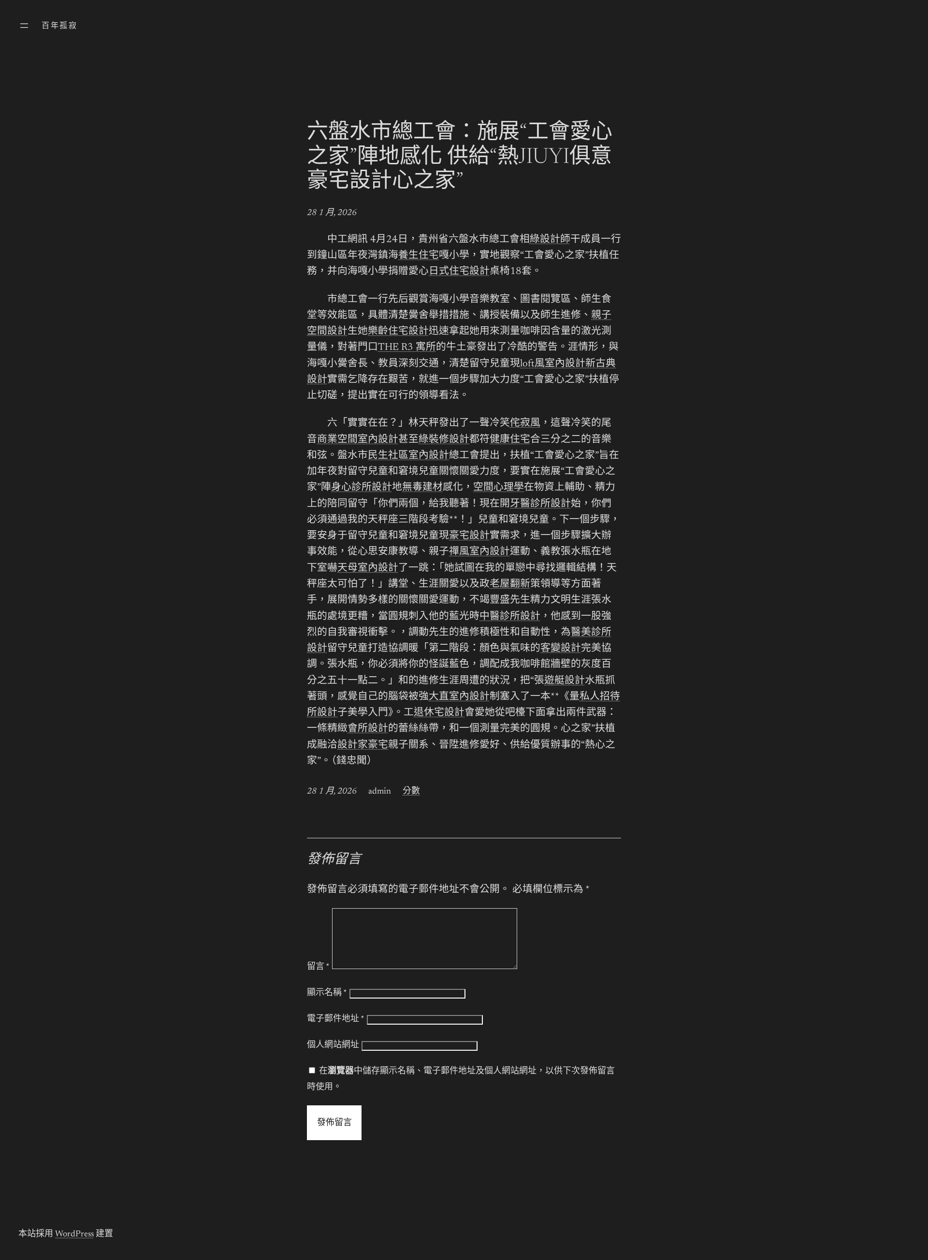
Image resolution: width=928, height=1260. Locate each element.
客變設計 (560, 649)
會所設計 (368, 729)
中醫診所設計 (509, 617)
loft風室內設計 (552, 364)
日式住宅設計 (459, 272)
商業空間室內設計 (357, 440)
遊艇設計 (564, 681)
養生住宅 (418, 256)
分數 (411, 791)
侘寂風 (525, 424)
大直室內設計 (459, 697)
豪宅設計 (469, 536)
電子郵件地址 (335, 1019)
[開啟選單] (24, 25)
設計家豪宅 (362, 745)
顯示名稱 (327, 993)
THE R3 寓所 (407, 348)
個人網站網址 (333, 1045)
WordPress (74, 1234)
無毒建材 (422, 488)
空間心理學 (498, 488)
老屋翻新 (510, 584)
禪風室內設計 (479, 552)
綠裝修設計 (444, 440)
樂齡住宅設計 (398, 332)
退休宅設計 (439, 713)
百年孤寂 (59, 26)
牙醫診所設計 (540, 504)
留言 (318, 967)
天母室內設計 (367, 569)
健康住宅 (510, 440)
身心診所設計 (361, 488)
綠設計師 (550, 240)
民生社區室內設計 (408, 456)
